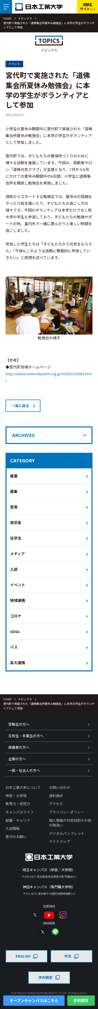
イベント (17, 584)
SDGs (15, 631)
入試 (14, 569)
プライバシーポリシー (66, 812)
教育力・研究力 (18, 803)
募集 (14, 491)
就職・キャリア (18, 820)
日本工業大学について (23, 787)
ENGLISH (23, 956)
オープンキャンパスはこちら (34, 1000)
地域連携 (17, 600)
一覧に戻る (20, 405)
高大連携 (17, 662)
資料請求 (56, 795)
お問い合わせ (59, 787)
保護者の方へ (18, 747)
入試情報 (13, 828)
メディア (17, 553)
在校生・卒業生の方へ (25, 735)
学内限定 (45, 977)
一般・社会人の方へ (24, 770)
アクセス (56, 803)
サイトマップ (59, 841)
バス (14, 647)
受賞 (14, 507)
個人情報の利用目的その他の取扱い (70, 823)
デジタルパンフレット (66, 833)
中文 (67, 956)
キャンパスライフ (20, 812)
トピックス (25, 18)
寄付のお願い (16, 836)
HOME (7, 18)
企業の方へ (17, 758)
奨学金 (15, 522)
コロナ (15, 615)
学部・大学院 (16, 795)
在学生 (15, 538)
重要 (14, 475)
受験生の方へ (18, 724)
